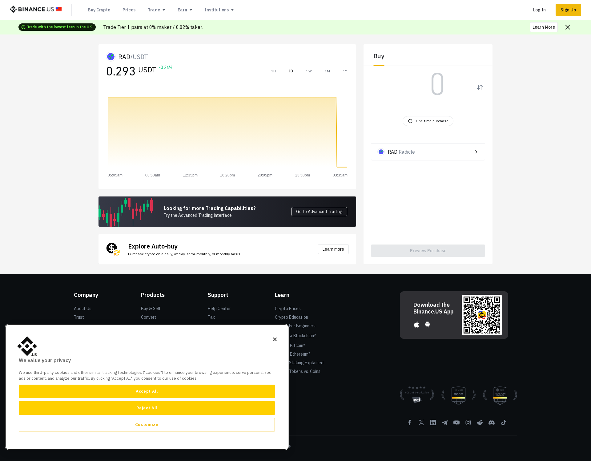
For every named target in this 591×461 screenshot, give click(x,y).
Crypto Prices (288, 308)
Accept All (147, 391)
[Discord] (491, 424)
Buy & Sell (150, 308)
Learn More (544, 27)
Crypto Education (291, 317)
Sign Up (568, 10)
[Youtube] (456, 424)
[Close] (275, 339)
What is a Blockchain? (295, 335)
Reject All (147, 407)
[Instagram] (468, 424)
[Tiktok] (503, 424)
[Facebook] (409, 424)
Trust (79, 317)
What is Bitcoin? (290, 345)
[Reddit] (480, 424)
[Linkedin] (433, 424)
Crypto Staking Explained (299, 363)
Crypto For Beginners (295, 326)
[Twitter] (421, 424)
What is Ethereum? (292, 354)
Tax (211, 317)
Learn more (333, 249)
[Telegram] (444, 424)
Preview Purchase (428, 250)
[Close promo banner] (568, 27)
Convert (148, 317)
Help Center (219, 308)
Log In (539, 10)
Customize (147, 424)
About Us (82, 308)
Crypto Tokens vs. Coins (297, 371)
